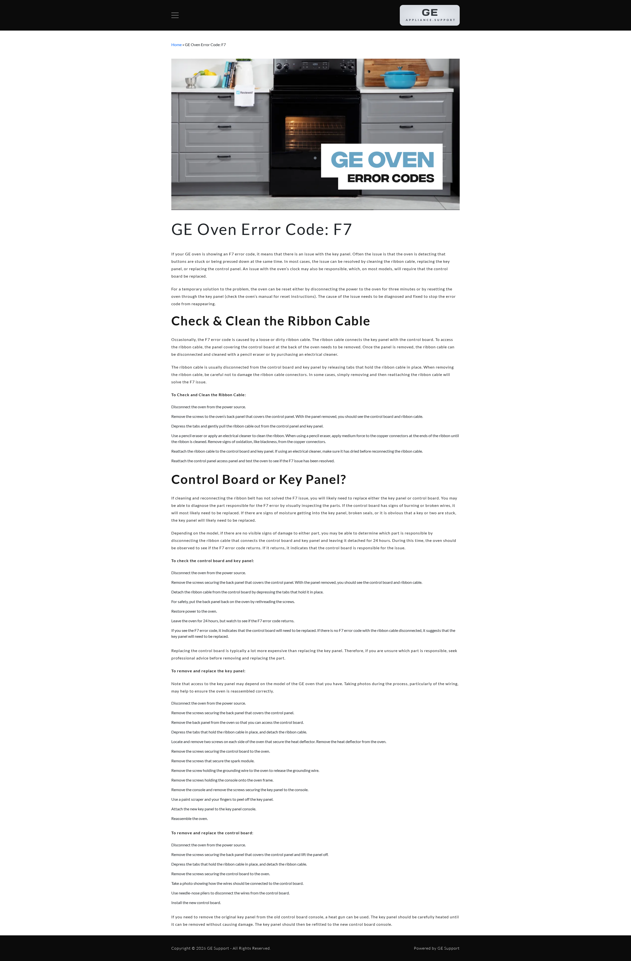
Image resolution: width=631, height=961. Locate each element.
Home (176, 44)
